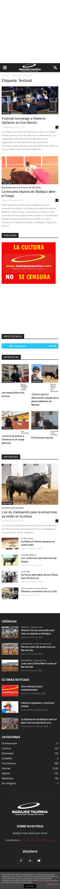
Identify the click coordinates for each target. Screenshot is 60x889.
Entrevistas (7, 381)
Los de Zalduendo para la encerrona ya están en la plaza (29, 514)
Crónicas (6, 748)
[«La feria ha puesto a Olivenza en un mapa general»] (15, 420)
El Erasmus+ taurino (42, 437)
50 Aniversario (9, 743)
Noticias (6, 113)
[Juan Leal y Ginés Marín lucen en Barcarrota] (10, 665)
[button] (55, 67)
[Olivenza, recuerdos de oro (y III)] (10, 593)
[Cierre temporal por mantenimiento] (10, 690)
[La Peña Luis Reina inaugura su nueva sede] (10, 543)
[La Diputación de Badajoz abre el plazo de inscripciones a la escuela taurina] (10, 723)
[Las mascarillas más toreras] (15, 373)
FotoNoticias (9, 763)
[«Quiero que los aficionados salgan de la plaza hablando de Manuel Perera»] (44, 373)
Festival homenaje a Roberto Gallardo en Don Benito (24, 120)
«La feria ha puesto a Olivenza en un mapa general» (13, 439)
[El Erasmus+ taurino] (44, 420)
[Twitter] (39, 860)
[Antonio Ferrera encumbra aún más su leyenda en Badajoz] (10, 632)
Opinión (6, 773)
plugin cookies (52, 884)
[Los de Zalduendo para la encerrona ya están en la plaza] (30, 484)
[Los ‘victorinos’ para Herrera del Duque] (10, 560)
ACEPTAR (30, 886)
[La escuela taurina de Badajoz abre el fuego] (30, 170)
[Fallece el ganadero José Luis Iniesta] (10, 707)
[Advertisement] (30, 31)
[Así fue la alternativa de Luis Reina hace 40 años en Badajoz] (10, 577)
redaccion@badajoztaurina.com (37, 840)
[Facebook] (21, 860)
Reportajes (7, 183)
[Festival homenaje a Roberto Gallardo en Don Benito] (30, 100)
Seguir (52, 346)
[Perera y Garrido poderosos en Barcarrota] (10, 649)
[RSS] (30, 860)
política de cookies (42, 880)
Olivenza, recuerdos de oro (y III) (39, 591)
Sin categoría (9, 783)
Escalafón (7, 758)
